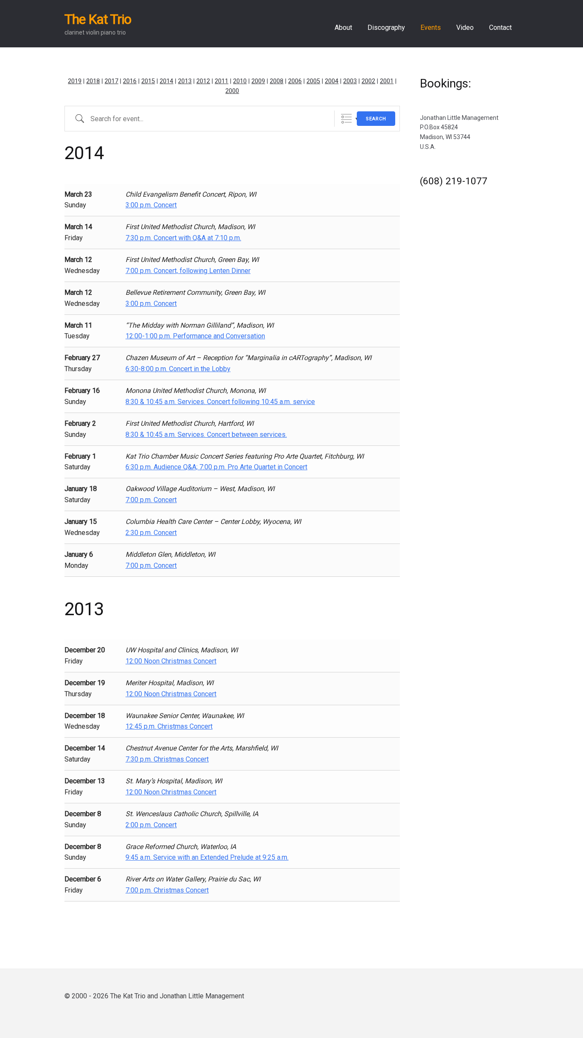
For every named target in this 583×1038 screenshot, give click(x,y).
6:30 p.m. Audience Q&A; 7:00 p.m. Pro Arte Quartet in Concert (216, 467)
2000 (232, 91)
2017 (111, 81)
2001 (387, 81)
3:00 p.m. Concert (151, 205)
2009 (258, 81)
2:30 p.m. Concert (151, 533)
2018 (93, 81)
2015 (148, 81)
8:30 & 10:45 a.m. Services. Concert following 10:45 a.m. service (220, 402)
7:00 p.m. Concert (151, 500)
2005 (313, 81)
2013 (185, 81)
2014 (166, 81)
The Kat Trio (97, 19)
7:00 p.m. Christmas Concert (167, 890)
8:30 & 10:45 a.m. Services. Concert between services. (206, 434)
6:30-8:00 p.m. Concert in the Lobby (177, 369)
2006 (295, 81)
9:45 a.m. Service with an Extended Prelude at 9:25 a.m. (207, 857)
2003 (350, 81)
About (343, 27)
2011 (221, 81)
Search (376, 119)
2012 (203, 81)
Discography (386, 27)
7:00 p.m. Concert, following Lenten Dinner (188, 271)
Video (465, 27)
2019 (75, 81)
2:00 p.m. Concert (151, 825)
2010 (240, 81)
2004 (331, 81)
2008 (276, 81)
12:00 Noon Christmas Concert (170, 661)
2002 (368, 81)
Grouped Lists (346, 118)
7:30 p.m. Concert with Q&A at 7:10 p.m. (183, 238)
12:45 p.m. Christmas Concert (169, 726)
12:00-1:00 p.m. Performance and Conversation (195, 336)
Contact (500, 27)
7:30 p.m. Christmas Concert (167, 759)
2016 (130, 81)
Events (430, 27)
